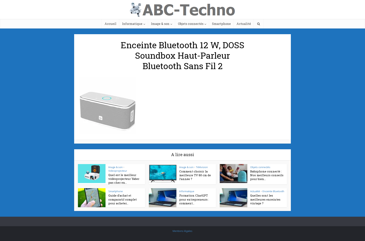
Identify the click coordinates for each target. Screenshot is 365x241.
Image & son (160, 24)
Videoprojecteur (117, 170)
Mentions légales (182, 231)
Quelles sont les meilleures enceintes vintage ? (265, 199)
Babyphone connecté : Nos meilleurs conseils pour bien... (266, 175)
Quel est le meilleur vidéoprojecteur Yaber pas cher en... (123, 179)
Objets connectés (190, 24)
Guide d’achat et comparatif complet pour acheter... (122, 199)
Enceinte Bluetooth (273, 191)
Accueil (110, 24)
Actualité (243, 24)
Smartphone (221, 24)
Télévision (202, 167)
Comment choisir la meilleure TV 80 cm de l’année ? (195, 175)
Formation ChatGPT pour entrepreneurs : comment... (194, 199)
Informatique (132, 24)
